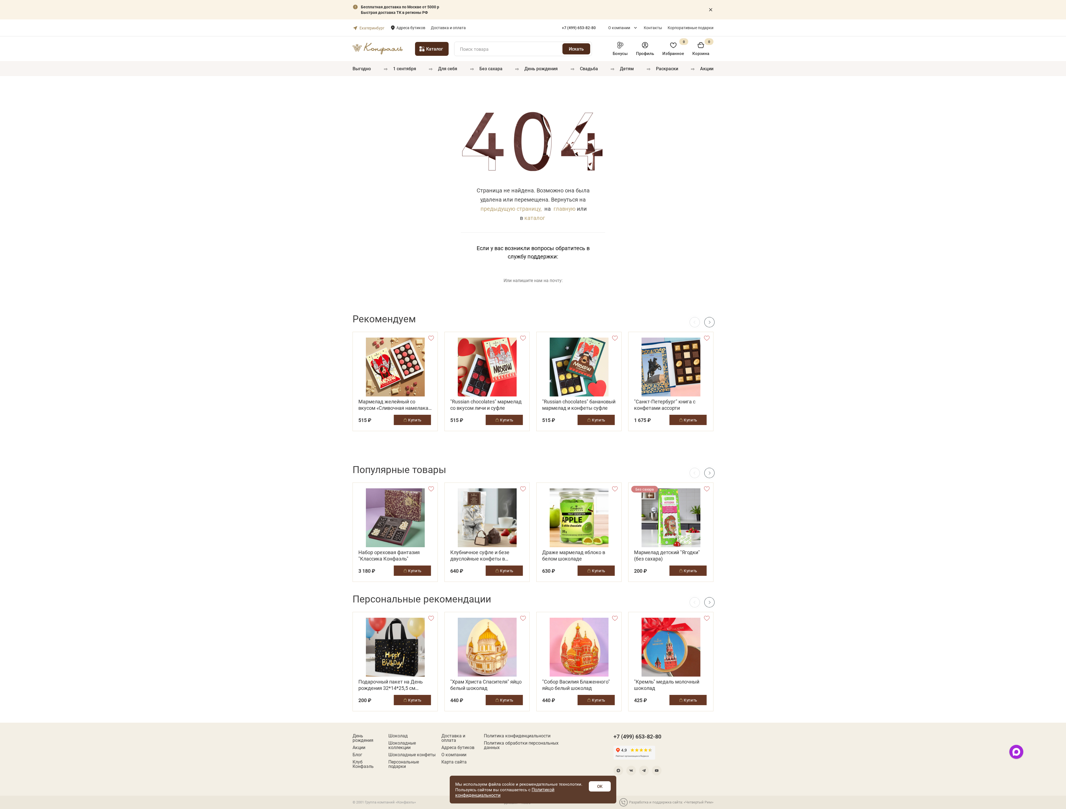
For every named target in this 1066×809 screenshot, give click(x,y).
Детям (627, 68)
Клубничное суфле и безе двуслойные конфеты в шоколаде (479, 555)
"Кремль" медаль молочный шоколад (666, 685)
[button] (709, 322)
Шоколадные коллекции (402, 745)
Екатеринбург (371, 28)
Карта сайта (454, 762)
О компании (619, 27)
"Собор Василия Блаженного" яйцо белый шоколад (576, 685)
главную (564, 208)
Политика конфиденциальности (517, 735)
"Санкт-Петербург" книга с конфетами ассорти (664, 404)
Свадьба (589, 68)
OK (599, 786)
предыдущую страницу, (511, 208)
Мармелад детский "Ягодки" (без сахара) (667, 555)
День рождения (541, 68)
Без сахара (490, 68)
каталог (534, 217)
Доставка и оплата (448, 27)
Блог (357, 754)
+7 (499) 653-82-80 (637, 736)
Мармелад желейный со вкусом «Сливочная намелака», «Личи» (395, 404)
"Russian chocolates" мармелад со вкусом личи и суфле (486, 404)
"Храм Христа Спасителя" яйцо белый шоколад (486, 685)
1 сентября (404, 68)
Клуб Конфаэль (363, 764)
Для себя (447, 68)
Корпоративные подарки (690, 27)
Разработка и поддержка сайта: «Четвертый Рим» (671, 802)
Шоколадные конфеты (412, 754)
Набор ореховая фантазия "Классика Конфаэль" (389, 555)
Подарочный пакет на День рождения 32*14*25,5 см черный (390, 685)
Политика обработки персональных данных (521, 745)
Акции (706, 68)
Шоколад (398, 735)
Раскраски (667, 68)
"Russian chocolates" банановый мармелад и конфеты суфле (578, 404)
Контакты (653, 27)
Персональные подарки (403, 764)
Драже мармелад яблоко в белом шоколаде (573, 555)
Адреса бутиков (410, 27)
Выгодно (362, 68)
